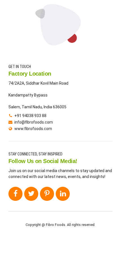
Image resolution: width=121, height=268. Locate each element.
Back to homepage (60, 46)
